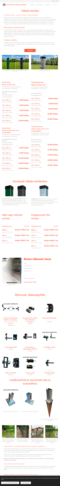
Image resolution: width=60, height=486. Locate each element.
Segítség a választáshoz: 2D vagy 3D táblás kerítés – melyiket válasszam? (21, 474)
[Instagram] (54, 1)
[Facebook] (53, 1)
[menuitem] (32, 4)
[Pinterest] (56, 1)
